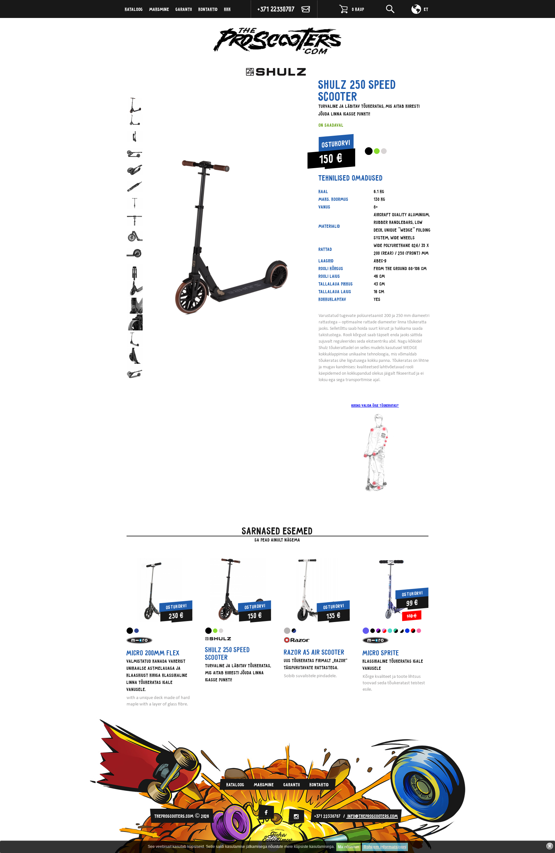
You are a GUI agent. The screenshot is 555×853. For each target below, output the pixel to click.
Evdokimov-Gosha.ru (277, 837)
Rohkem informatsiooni (385, 847)
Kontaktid (208, 9)
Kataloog (134, 9)
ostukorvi (336, 143)
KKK (227, 9)
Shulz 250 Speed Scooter (227, 653)
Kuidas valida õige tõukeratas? (375, 405)
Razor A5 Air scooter (314, 652)
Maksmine (159, 9)
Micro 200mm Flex (153, 653)
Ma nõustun (348, 847)
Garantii (184, 9)
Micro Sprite (381, 653)
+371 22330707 (276, 8)
